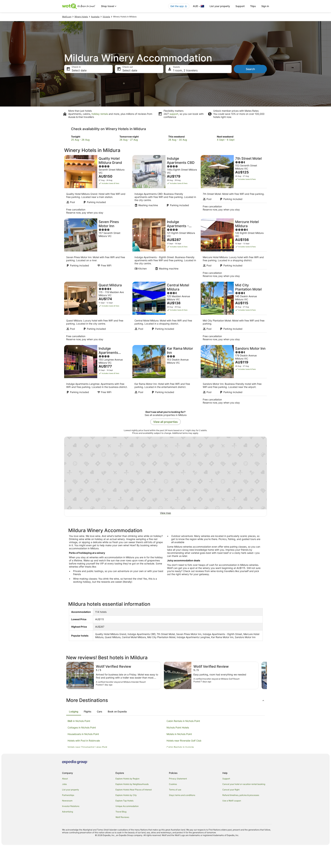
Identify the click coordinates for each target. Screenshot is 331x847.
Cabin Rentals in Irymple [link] (180, 747)
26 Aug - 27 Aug (128, 139)
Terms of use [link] (175, 789)
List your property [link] (70, 789)
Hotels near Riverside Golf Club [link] (184, 740)
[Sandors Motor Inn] (234, 375)
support (173, 113)
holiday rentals (100, 113)
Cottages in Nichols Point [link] (82, 727)
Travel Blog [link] (121, 811)
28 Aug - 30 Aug (177, 139)
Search (250, 69)
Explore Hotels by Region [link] (127, 778)
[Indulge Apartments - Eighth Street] (165, 249)
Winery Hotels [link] (81, 16)
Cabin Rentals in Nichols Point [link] (183, 720)
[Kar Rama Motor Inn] (165, 375)
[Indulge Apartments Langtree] (97, 375)
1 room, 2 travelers (185, 70)
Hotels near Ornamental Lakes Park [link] (87, 747)
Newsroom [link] (67, 800)
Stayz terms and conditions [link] (182, 795)
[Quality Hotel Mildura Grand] (97, 185)
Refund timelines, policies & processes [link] (240, 795)
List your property (220, 6)
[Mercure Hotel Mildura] (234, 249)
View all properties (165, 422)
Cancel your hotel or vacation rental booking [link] (243, 784)
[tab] (73, 711)
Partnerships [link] (68, 795)
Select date (79, 70)
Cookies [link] (173, 784)
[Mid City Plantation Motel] (234, 312)
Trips (253, 6)
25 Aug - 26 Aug (80, 139)
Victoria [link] (106, 16)
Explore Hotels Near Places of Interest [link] (134, 789)
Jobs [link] (64, 784)
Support (240, 6)
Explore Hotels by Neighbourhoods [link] (132, 784)
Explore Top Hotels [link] (124, 800)
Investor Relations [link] (70, 806)
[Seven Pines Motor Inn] (97, 249)
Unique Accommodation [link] (127, 806)
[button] (165, 700)
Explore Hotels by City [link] (126, 795)
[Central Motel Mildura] (165, 312)
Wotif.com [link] (66, 16)
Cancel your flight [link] (230, 789)
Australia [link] (95, 16)
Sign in (265, 6)
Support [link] (226, 778)
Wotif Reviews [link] (122, 817)
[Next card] (267, 675)
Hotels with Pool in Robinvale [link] (84, 740)
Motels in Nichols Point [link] (179, 734)
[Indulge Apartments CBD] (165, 185)
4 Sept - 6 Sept (225, 139)
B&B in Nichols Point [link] (79, 720)
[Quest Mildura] (97, 312)
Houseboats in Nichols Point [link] (83, 734)
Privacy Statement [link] (178, 778)
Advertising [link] (67, 811)
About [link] (65, 778)
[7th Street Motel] (234, 185)
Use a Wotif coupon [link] (231, 800)
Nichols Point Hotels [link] (178, 727)
